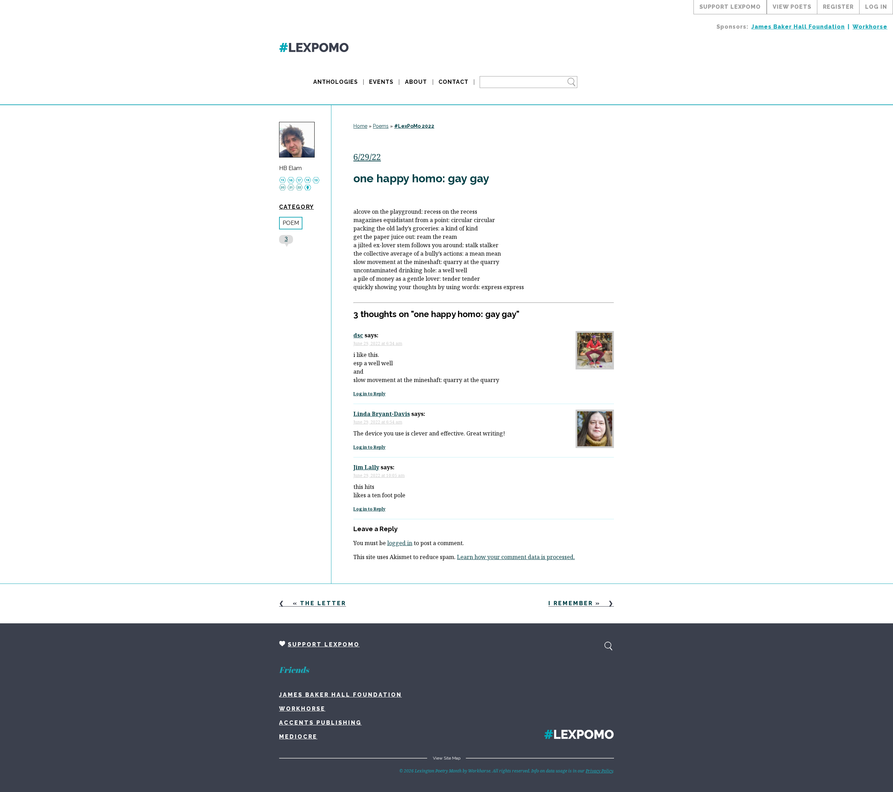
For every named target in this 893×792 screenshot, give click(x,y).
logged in (399, 543)
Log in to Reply (369, 394)
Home (360, 126)
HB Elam (290, 168)
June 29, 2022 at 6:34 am (377, 343)
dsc (358, 335)
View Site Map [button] (446, 758)
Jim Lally (366, 467)
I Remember (570, 603)
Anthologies (335, 82)
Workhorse (870, 26)
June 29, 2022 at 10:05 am (379, 475)
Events (381, 82)
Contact (453, 82)
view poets (792, 6)
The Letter (323, 603)
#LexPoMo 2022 (414, 126)
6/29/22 (367, 156)
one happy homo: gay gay (421, 178)
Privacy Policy (599, 771)
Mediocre (298, 736)
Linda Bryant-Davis (381, 414)
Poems (381, 126)
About (416, 82)
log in (876, 6)
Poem (291, 223)
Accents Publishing (320, 722)
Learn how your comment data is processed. (516, 557)
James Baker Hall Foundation (798, 26)
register (838, 6)
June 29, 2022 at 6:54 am (377, 422)
